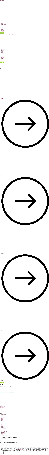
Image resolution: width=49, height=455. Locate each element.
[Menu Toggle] (0, 68)
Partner (2, 25)
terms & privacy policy (22, 449)
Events (2, 29)
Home (2, 23)
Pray (2, 98)
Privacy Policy (3, 433)
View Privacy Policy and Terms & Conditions (14, 451)
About (2, 28)
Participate (2, 30)
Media (2, 419)
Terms (2, 430)
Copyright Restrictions (4, 431)
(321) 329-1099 (2, 407)
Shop (2, 420)
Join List (2, 452)
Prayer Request (3, 24)
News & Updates (3, 424)
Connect (2, 31)
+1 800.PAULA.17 (2, 406)
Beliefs (2, 27)
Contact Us (3, 432)
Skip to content (2, 0)
